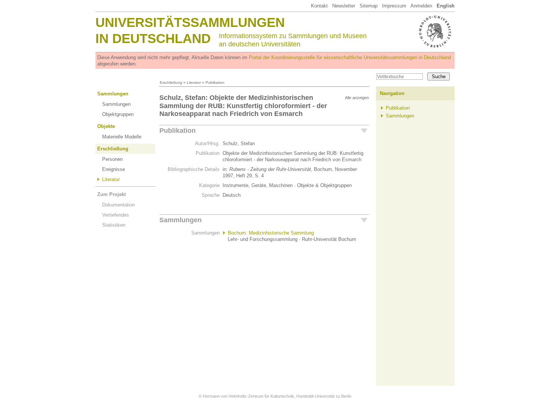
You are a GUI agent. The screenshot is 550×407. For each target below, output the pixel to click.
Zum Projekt (111, 194)
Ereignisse (113, 169)
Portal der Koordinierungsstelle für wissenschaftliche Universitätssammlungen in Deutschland (350, 57)
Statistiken (113, 225)
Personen (112, 159)
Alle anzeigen (357, 97)
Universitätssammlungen (190, 22)
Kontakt (319, 6)
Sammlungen (112, 94)
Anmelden (421, 6)
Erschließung (171, 82)
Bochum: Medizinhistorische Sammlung (271, 233)
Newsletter (343, 6)
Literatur (194, 82)
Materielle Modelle (121, 137)
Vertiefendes (115, 215)
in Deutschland (153, 38)
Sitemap (369, 6)
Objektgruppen (118, 114)
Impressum (394, 6)
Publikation (177, 130)
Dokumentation (118, 205)
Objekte (106, 126)
